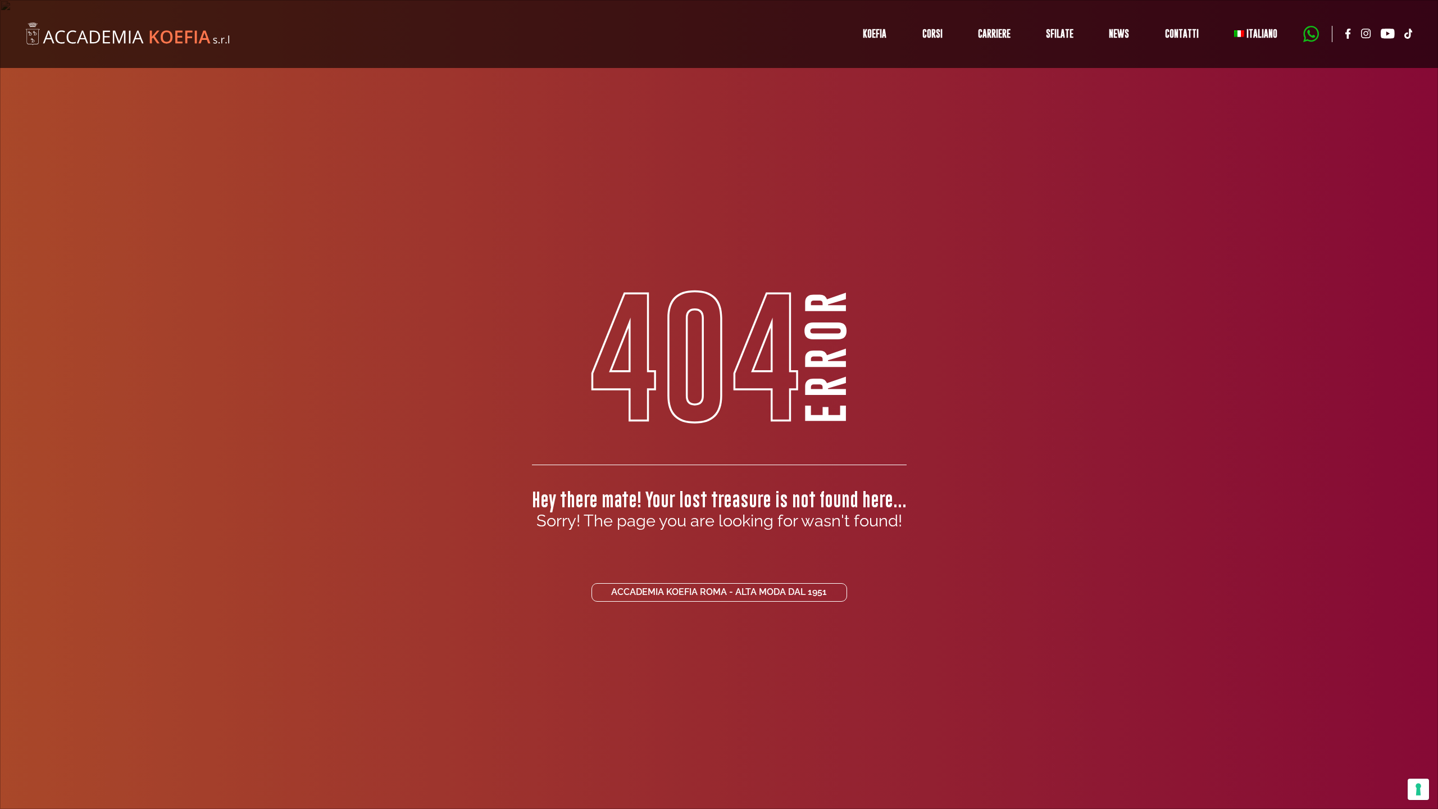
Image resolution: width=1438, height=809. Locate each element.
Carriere (994, 33)
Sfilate (1059, 33)
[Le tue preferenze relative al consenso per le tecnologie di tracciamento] (1418, 789)
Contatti (1182, 33)
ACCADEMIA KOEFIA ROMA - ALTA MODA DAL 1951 (719, 592)
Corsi (932, 33)
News (1119, 33)
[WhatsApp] (1311, 34)
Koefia (874, 33)
